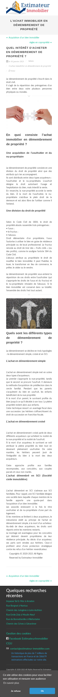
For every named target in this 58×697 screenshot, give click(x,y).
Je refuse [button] (16, 691)
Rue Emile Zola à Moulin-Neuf (20, 615)
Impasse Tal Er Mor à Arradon (20, 601)
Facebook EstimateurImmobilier (28, 638)
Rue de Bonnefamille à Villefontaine (23, 619)
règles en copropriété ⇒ (40, 42)
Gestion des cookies (18, 633)
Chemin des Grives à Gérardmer (21, 624)
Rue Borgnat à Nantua (17, 606)
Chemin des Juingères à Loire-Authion (24, 610)
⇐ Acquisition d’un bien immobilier (22, 38)
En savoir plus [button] (11, 683)
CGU (9, 643)
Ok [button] (42, 691)
